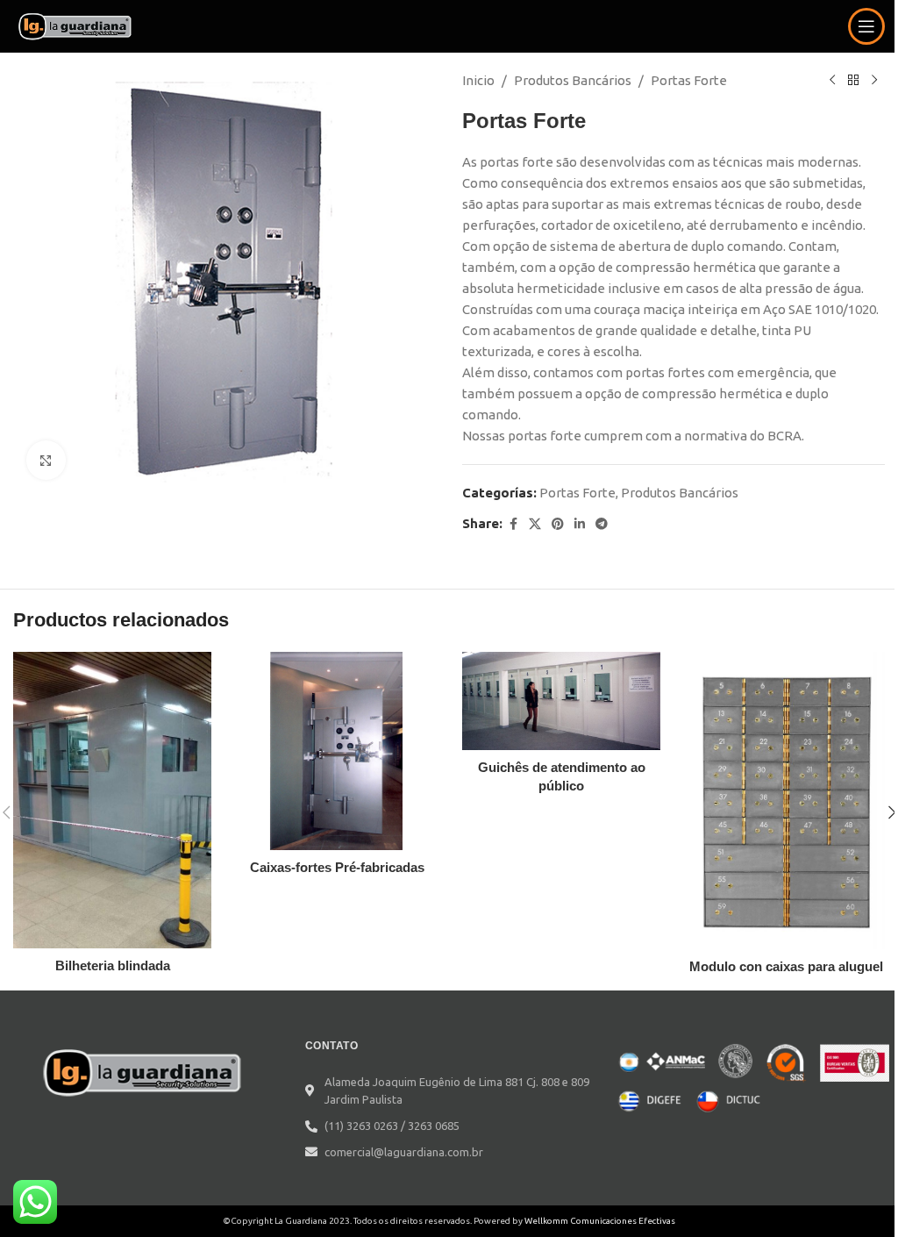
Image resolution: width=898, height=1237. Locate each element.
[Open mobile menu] (866, 26)
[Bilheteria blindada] (112, 800)
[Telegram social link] (601, 524)
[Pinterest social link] (557, 524)
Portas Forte (689, 80)
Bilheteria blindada (112, 965)
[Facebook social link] (513, 524)
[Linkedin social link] (579, 524)
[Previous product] (832, 80)
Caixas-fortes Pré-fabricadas (337, 867)
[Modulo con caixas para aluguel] (786, 800)
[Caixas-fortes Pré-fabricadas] (337, 751)
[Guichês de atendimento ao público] (561, 701)
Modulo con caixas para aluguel (786, 966)
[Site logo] (76, 25)
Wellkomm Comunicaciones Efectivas (599, 1221)
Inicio (478, 80)
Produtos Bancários (572, 80)
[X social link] (535, 524)
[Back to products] (853, 80)
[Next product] (874, 80)
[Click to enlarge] (46, 460)
